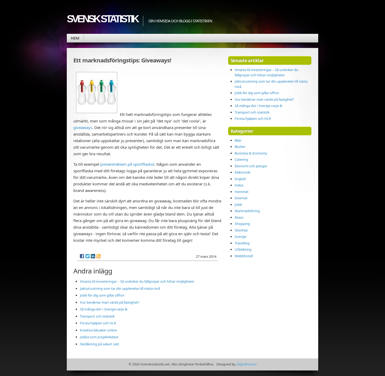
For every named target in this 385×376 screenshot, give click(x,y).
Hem (75, 38)
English (240, 178)
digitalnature (246, 364)
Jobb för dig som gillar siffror (102, 295)
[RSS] (98, 256)
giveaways (82, 127)
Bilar (238, 140)
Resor (239, 217)
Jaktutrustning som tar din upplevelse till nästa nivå (120, 288)
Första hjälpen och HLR (98, 323)
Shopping (242, 223)
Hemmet (242, 191)
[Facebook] (82, 256)
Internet (241, 198)
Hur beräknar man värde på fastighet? (109, 302)
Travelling (242, 243)
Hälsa (239, 185)
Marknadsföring (247, 210)
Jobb (238, 204)
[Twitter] (87, 256)
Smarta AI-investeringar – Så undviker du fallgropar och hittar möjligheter (137, 281)
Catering (241, 159)
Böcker (240, 146)
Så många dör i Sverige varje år (104, 309)
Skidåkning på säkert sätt (99, 344)
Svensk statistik (102, 18)
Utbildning (243, 249)
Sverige (240, 236)
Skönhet (241, 230)
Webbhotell (244, 256)
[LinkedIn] (93, 256)
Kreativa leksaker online (98, 330)
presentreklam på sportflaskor (127, 164)
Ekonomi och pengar (251, 166)
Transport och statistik (97, 316)
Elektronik (242, 172)
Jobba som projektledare (99, 337)
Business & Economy (251, 153)
